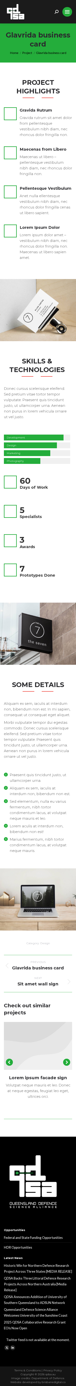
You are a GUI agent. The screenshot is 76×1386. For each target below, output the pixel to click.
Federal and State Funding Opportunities (33, 1238)
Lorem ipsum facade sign (38, 1077)
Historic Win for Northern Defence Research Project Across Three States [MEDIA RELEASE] (38, 1268)
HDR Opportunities (18, 1247)
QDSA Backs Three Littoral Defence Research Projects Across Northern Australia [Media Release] (37, 1284)
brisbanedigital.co (54, 1382)
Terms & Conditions (28, 1370)
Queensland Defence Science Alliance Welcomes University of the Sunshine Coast (35, 1312)
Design (45, 943)
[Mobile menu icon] (67, 12)
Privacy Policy (52, 1370)
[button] (9, 1062)
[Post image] (38, 1046)
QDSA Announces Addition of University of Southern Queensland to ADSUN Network (35, 1300)
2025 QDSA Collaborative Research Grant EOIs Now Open (35, 1325)
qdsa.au (50, 1374)
